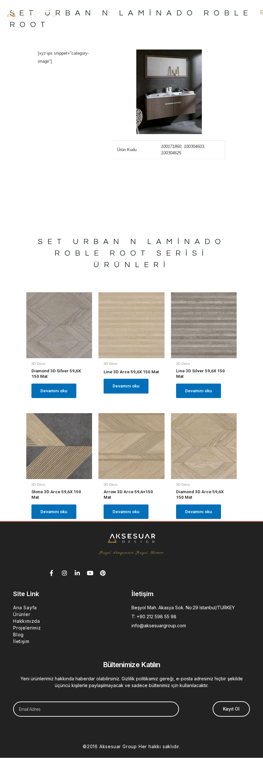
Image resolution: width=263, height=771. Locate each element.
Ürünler (21, 614)
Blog (18, 634)
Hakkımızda (26, 621)
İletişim (21, 641)
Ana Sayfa (25, 607)
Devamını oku (53, 390)
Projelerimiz (27, 627)
